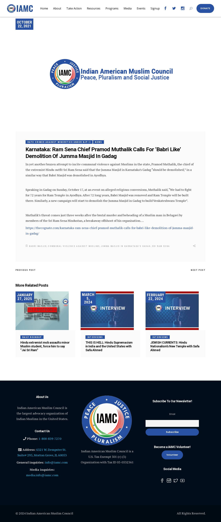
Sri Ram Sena (161, 246)
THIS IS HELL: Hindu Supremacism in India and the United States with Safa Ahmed (109, 346)
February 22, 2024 (155, 297)
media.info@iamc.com (42, 475)
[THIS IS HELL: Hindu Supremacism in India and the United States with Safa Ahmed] (111, 310)
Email (172, 414)
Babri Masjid (38, 246)
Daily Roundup (32, 337)
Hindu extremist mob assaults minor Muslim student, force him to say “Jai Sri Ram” (45, 346)
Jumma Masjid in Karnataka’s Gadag (126, 246)
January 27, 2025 (25, 297)
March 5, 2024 (88, 298)
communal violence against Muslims (74, 246)
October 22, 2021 (24, 24)
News (98, 142)
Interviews (95, 337)
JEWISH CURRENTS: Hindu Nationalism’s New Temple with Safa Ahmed (174, 346)
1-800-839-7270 (50, 438)
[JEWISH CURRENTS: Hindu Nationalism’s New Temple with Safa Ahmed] (175, 310)
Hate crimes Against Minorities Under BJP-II (59, 142)
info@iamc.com (56, 462)
